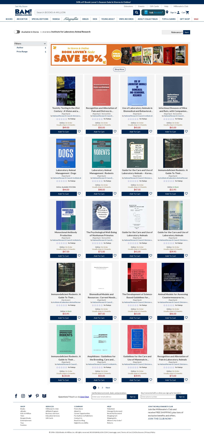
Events (141, 6)
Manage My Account (114, 411)
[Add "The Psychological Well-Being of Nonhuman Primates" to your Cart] (101, 256)
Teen (22, 416)
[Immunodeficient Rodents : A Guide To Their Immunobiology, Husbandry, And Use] (173, 153)
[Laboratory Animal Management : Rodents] (101, 153)
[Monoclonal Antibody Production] (66, 215)
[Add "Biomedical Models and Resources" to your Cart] (101, 318)
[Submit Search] (136, 12)
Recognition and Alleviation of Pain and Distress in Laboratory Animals (101, 110)
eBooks (23, 411)
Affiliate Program (52, 411)
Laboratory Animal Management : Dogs (66, 171)
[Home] (22, 12)
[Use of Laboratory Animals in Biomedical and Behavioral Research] (137, 91)
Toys (22, 423)
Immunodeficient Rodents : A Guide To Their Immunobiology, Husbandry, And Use (173, 172)
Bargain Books (25, 418)
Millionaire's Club (181, 6)
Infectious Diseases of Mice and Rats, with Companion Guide (173, 110)
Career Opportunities (82, 413)
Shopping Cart (112, 416)
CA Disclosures (138, 432)
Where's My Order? (114, 420)
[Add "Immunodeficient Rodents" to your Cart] (173, 194)
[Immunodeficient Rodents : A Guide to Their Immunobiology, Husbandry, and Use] (66, 339)
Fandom (23, 425)
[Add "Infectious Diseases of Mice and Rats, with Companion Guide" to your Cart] (173, 132)
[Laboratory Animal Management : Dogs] (66, 153)
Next (108, 387)
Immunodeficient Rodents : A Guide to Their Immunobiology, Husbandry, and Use (66, 358)
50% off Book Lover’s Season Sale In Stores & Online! (103, 2)
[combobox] (89, 12)
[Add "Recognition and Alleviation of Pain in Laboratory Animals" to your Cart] (173, 380)
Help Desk (111, 409)
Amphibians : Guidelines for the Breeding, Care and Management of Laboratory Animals (101, 358)
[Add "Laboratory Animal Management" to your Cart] (66, 194)
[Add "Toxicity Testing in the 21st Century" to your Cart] (66, 132)
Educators (128, 6)
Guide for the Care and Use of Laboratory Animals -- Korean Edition (137, 172)
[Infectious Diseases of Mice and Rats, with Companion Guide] (173, 91)
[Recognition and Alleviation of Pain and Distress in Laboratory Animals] (101, 91)
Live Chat (84, 397)
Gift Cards (154, 6)
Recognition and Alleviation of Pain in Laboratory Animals (173, 358)
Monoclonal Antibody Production (66, 234)
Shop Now (119, 69)
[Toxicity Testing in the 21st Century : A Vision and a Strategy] (66, 91)
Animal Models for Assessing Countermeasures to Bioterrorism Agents (173, 296)
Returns (110, 423)
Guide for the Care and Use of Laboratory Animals (137, 234)
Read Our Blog (79, 420)
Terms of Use (126, 432)
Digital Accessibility (81, 423)
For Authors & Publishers (83, 416)
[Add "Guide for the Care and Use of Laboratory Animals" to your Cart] (137, 256)
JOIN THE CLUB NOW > (160, 418)
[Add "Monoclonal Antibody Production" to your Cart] (66, 256)
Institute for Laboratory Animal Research (66, 241)
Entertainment (25, 420)
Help (166, 6)
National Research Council (62, 116)
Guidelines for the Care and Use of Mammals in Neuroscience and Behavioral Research (137, 358)
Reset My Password (114, 413)
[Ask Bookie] (153, 12)
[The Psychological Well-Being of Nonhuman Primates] (101, 215)
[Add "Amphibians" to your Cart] (101, 380)
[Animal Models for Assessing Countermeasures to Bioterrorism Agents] (173, 277)
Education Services (53, 416)
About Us (77, 411)
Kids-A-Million (25, 413)
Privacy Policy (150, 432)
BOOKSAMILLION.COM (99, 432)
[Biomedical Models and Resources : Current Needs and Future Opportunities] (101, 277)
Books (22, 409)
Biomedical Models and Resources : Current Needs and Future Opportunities (101, 296)
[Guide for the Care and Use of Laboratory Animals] (137, 215)
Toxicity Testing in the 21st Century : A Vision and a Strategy (66, 110)
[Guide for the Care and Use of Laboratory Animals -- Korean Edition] (137, 153)
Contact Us (78, 418)
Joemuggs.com (114, 432)
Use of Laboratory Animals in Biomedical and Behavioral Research (137, 110)
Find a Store (78, 409)
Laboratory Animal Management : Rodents (102, 171)
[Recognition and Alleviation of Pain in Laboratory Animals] (173, 339)
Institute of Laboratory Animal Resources (65, 179)
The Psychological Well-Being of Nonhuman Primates (101, 234)
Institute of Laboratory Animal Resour (174, 178)
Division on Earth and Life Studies (67, 117)
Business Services (52, 413)
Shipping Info (111, 418)
